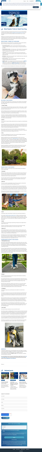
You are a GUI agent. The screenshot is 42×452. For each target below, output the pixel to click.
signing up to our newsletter (11, 358)
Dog (27, 1)
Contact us (27, 449)
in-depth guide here (15, 138)
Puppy (25, 1)
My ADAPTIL (32, 1)
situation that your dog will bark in (11, 215)
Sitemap (14, 449)
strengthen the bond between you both (18, 32)
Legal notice (18, 449)
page (21, 444)
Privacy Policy (14, 434)
